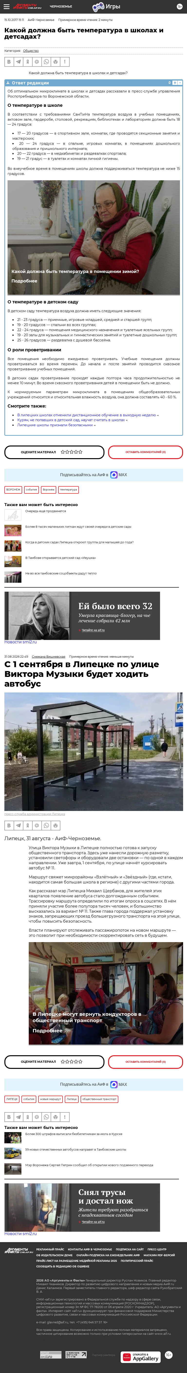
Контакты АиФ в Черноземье (90, 1249)
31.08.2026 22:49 (16, 656)
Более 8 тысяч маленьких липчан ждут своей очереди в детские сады (78, 526)
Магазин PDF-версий (159, 1255)
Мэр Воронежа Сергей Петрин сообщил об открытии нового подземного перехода (89, 1165)
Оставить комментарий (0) (146, 452)
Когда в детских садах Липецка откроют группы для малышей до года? (79, 542)
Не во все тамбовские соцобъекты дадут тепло (61, 573)
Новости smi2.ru (20, 642)
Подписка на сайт (130, 1249)
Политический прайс (137, 1261)
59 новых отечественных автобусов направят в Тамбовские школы (75, 1149)
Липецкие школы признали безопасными (55, 425)
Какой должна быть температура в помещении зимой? (75, 271)
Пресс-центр (157, 1249)
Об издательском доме (54, 1255)
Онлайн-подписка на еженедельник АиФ (108, 1255)
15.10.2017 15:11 (14, 20)
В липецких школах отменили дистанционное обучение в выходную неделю (86, 415)
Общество (31, 51)
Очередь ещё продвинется (45, 511)
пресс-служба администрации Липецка (34, 814)
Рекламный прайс (50, 1249)
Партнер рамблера (103, 1355)
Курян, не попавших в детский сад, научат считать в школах (71, 420)
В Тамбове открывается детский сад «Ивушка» (60, 558)
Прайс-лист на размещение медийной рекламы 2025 (76, 1261)
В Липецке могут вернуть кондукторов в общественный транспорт (87, 1017)
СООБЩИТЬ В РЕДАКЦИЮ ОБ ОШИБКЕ (62, 1266)
